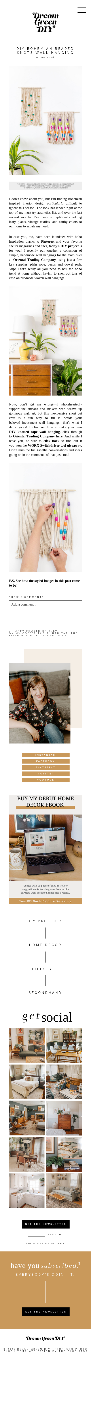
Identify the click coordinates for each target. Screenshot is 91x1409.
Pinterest (47, 241)
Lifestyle (45, 969)
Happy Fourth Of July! (36, 631)
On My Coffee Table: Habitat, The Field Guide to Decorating (43, 634)
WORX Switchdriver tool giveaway (54, 445)
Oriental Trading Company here (38, 436)
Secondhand (45, 992)
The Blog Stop (73, 1351)
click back (52, 441)
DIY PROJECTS (45, 921)
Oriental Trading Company (34, 260)
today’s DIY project (64, 246)
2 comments (26, 597)
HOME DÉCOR (45, 945)
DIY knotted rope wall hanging (34, 432)
